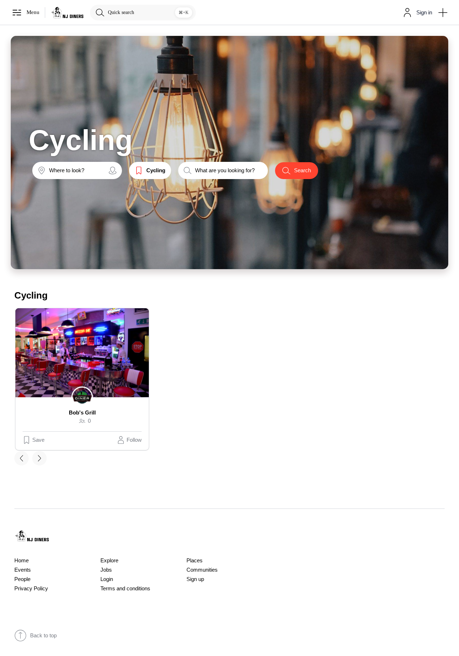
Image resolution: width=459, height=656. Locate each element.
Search (302, 170)
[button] (416, 12)
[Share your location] (113, 170)
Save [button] (38, 440)
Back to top (43, 635)
